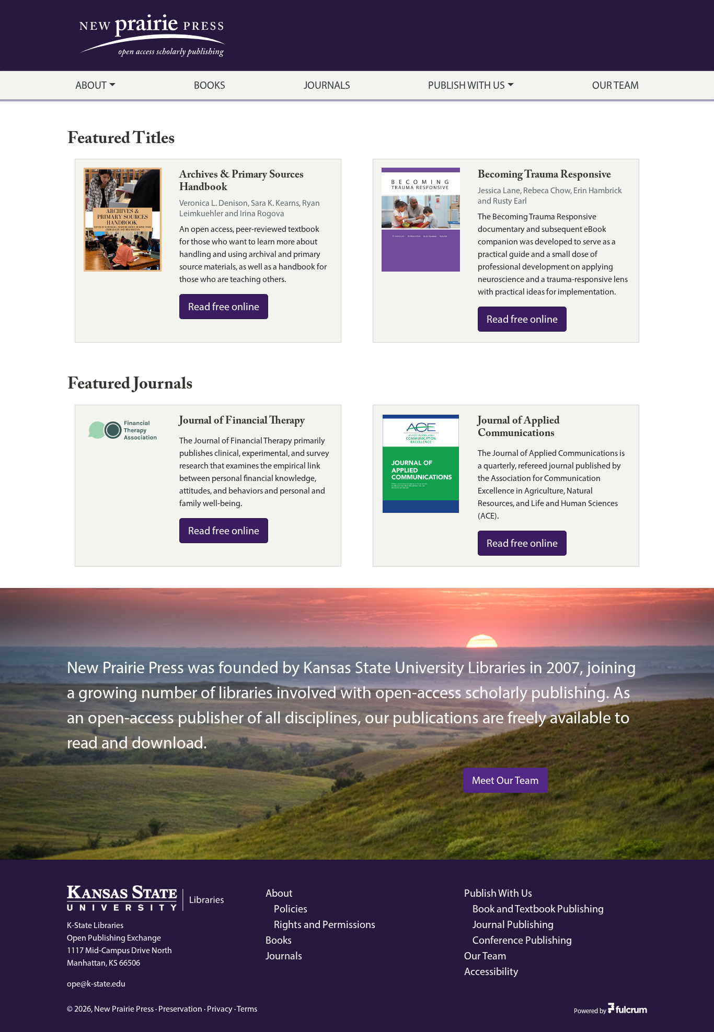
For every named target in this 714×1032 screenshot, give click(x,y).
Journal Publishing (513, 924)
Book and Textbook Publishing (538, 908)
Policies (290, 908)
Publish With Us (466, 85)
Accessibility (491, 971)
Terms (247, 1009)
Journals (327, 85)
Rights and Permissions (324, 924)
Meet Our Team (505, 780)
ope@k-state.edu (96, 984)
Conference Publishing (522, 940)
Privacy (220, 1009)
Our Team (615, 85)
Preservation (180, 1009)
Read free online (223, 306)
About (91, 85)
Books (209, 85)
